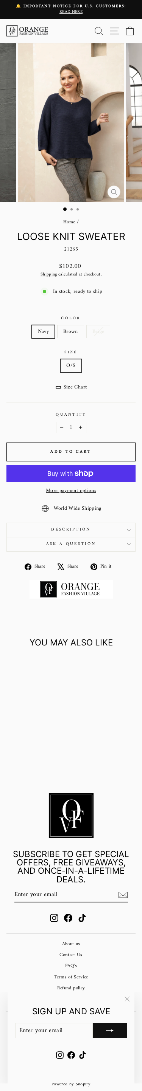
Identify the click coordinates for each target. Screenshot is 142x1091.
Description (71, 529)
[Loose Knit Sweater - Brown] (31, 761)
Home (69, 222)
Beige (98, 331)
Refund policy (71, 988)
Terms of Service (71, 977)
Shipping (49, 274)
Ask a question (71, 544)
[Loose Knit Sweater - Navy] (22, 761)
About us (71, 944)
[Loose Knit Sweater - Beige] (39, 761)
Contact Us (70, 955)
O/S (70, 365)
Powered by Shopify (71, 1084)
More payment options (71, 490)
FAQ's (71, 966)
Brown (70, 331)
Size (70, 352)
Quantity (71, 415)
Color (71, 318)
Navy (43, 331)
